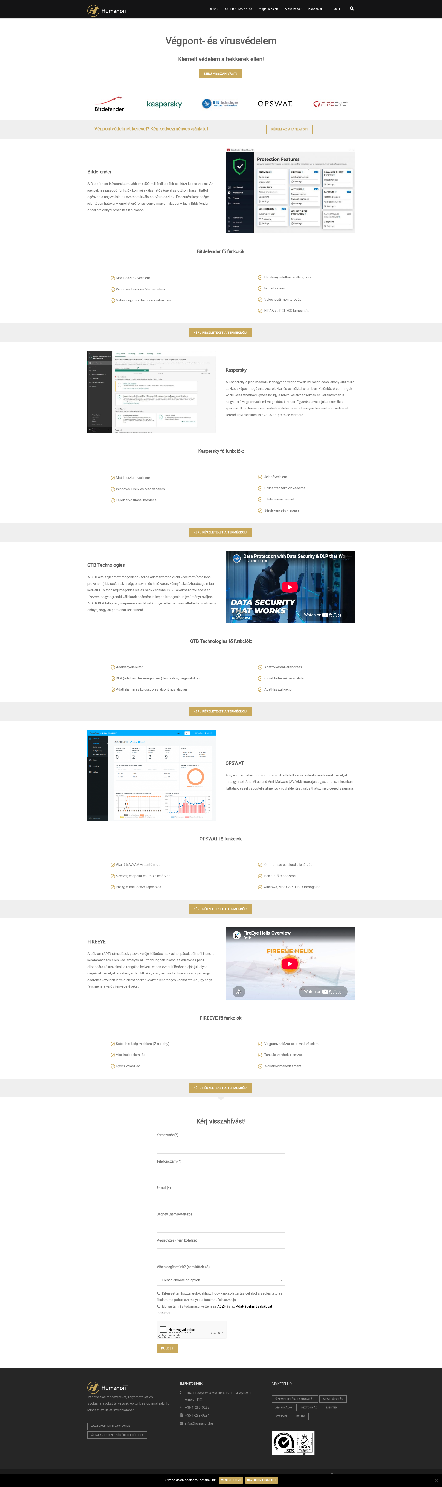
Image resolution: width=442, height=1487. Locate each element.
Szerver (281, 1416)
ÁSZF (221, 1306)
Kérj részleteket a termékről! (220, 332)
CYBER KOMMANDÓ (238, 9)
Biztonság (309, 1407)
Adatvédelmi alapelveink (110, 1426)
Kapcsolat (315, 9)
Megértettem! (231, 1480)
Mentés (332, 1407)
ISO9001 (334, 9)
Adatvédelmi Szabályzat (254, 1306)
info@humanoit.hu (199, 1423)
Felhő (300, 1416)
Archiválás (284, 1407)
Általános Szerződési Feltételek (117, 1435)
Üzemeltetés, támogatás (294, 1398)
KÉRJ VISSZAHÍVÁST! (220, 73)
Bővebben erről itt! (261, 1480)
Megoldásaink (268, 9)
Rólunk (213, 9)
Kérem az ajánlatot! (289, 129)
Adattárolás (333, 1398)
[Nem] (436, 1480)
